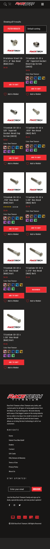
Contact (11, 449)
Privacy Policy (13, 467)
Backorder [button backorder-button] (36, 290)
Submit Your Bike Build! (16, 440)
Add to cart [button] (14, 85)
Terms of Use (13, 463)
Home (11, 436)
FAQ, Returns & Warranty (17, 458)
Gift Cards (12, 454)
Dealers (11, 445)
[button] (42, 4)
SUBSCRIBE (37, 489)
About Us (12, 471)
